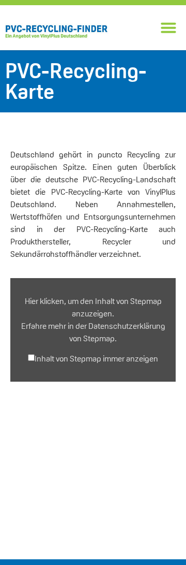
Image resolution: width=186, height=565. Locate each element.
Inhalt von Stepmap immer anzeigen (96, 359)
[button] (168, 27)
